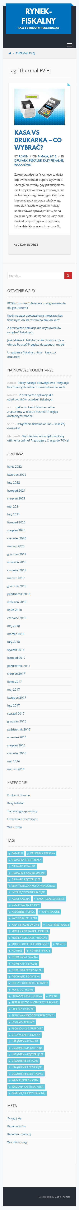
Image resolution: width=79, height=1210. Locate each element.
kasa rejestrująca (23, 911)
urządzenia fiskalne (25, 1041)
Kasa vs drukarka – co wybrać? (38, 141)
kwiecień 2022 (16, 474)
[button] (69, 45)
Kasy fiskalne (53, 160)
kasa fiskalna (21, 898)
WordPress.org (17, 1142)
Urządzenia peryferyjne (22, 819)
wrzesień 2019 (16, 562)
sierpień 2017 (16, 673)
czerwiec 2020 (16, 538)
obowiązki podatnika (26, 976)
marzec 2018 (16, 634)
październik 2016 (18, 729)
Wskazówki (22, 165)
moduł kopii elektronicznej (30, 944)
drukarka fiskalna (42, 853)
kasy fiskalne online (25, 924)
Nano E (60, 944)
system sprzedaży (23, 1022)
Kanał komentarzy (19, 1134)
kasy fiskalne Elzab (24, 918)
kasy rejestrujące (57, 924)
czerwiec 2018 (16, 618)
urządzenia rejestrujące (27, 1054)
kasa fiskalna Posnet (26, 905)
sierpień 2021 (16, 498)
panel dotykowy (22, 989)
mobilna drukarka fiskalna (30, 931)
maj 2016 (13, 761)
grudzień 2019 (16, 554)
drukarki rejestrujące (26, 879)
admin (23, 156)
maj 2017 (13, 689)
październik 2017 (18, 666)
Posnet (54, 996)
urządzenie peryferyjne (27, 1067)
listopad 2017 (16, 657)
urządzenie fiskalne (25, 1060)
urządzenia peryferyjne (27, 1048)
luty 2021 (13, 514)
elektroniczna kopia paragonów (33, 885)
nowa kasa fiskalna (25, 957)
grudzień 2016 (16, 721)
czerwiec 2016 (16, 753)
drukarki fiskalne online (28, 873)
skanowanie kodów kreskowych (33, 1015)
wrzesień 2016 (16, 737)
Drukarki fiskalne (28, 160)
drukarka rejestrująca (26, 860)
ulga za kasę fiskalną (26, 1035)
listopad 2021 (16, 490)
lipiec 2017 (14, 681)
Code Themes (62, 1196)
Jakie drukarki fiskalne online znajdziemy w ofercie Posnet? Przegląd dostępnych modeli (32, 411)
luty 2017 (13, 705)
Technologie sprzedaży (22, 811)
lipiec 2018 (14, 610)
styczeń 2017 (16, 713)
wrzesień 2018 (16, 602)
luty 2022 (13, 482)
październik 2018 (18, 594)
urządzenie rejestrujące (27, 1073)
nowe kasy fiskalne (24, 963)
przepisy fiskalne (23, 1009)
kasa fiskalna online (51, 898)
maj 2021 (13, 506)
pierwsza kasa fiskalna (27, 996)
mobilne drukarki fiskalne (29, 937)
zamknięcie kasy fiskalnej (28, 1093)
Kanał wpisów (16, 1126)
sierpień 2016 (16, 745)
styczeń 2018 (16, 650)
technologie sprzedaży (27, 1028)
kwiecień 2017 (16, 697)
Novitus (17, 950)
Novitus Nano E (40, 950)
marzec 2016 (16, 769)
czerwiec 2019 (16, 570)
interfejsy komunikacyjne (28, 892)
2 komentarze (27, 244)
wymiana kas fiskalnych (28, 1087)
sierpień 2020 (16, 530)
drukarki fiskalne (23, 866)
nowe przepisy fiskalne (27, 970)
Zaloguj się (14, 1118)
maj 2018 (13, 626)
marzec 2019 (16, 578)
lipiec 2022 (14, 466)
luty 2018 (13, 642)
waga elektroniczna (25, 1080)
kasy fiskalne (50, 911)
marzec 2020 (16, 546)
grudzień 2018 (16, 586)
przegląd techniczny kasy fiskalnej (35, 1002)
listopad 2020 (16, 522)
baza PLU (17, 853)
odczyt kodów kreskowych (30, 983)
